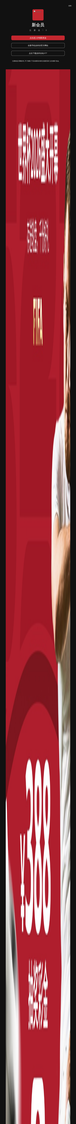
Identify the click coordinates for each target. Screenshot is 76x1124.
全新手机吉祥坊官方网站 (38, 45)
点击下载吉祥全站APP (38, 53)
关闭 (69, 6)
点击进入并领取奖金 (38, 38)
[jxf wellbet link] (38, 631)
